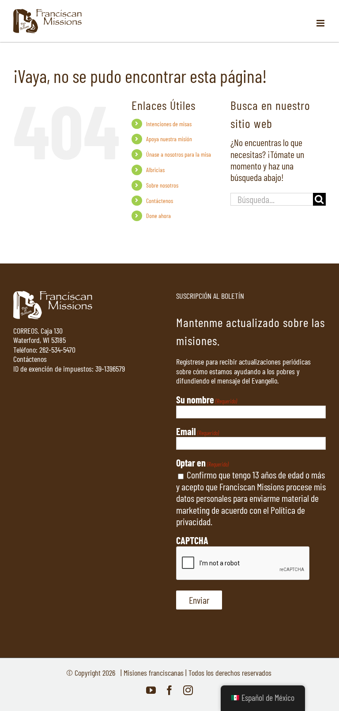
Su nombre (206, 399)
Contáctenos (159, 200)
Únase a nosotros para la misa (178, 154)
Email (197, 431)
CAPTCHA (192, 540)
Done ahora (158, 215)
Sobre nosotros (162, 185)
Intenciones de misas (169, 124)
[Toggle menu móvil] (321, 23)
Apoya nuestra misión (169, 139)
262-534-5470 (57, 349)
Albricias (155, 169)
